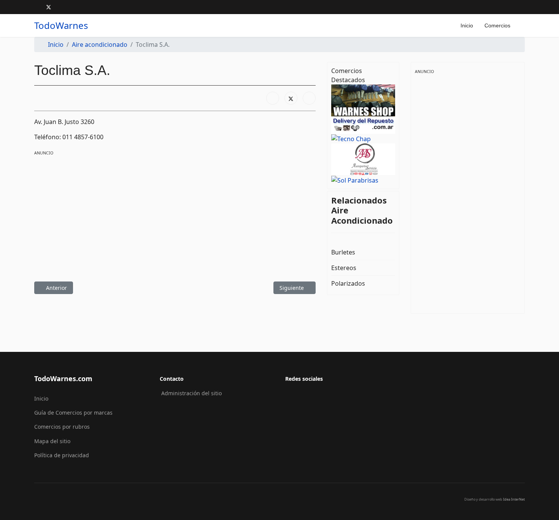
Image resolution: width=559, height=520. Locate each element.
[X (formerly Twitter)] (290, 98)
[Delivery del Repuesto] (363, 124)
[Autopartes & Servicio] (363, 158)
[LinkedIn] (309, 98)
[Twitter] (48, 7)
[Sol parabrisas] (363, 179)
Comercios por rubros (62, 426)
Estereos (343, 268)
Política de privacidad (61, 455)
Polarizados (348, 283)
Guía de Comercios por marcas (73, 412)
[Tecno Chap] (363, 138)
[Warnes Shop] (363, 100)
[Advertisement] (175, 210)
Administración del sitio (191, 393)
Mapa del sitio (52, 441)
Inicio (467, 25)
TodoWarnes (61, 25)
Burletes (343, 252)
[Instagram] (61, 7)
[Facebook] (36, 7)
